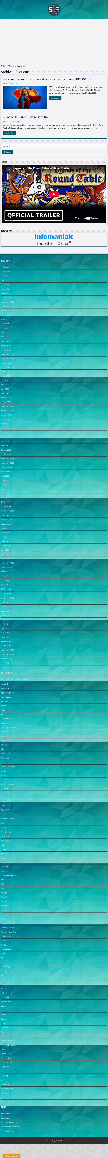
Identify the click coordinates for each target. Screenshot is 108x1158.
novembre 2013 (7, 563)
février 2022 (6, 502)
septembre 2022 (7, 472)
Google (4, 827)
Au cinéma (5, 701)
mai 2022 (4, 489)
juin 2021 (4, 537)
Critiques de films (8, 767)
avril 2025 (5, 337)
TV (2, 1071)
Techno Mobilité (7, 1041)
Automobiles (6, 710)
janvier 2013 (6, 593)
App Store (5, 688)
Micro (3, 901)
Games (4, 814)
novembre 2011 (7, 654)
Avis (2, 714)
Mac (2, 880)
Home (4, 66)
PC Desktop (5, 967)
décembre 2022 (7, 459)
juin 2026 (4, 276)
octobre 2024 (6, 363)
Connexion (5, 1118)
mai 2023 (4, 437)
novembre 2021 (7, 515)
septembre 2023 (7, 419)
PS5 (2, 980)
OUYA (3, 954)
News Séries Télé (8, 923)
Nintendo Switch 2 (8, 932)
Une (2, 1080)
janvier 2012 (6, 646)
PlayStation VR (6, 971)
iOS (2, 845)
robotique (5, 997)
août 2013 (5, 572)
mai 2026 (4, 280)
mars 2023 (5, 446)
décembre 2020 (7, 541)
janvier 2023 (6, 454)
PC (2, 958)
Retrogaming (6, 993)
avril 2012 (5, 633)
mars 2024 (5, 393)
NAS (2, 914)
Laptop (4, 858)
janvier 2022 (6, 506)
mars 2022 (5, 498)
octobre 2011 (6, 659)
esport (3, 797)
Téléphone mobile (8, 1045)
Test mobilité (6, 1054)
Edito (3, 780)
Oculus (4, 945)
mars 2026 (5, 289)
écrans (3, 775)
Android (4, 684)
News (3, 919)
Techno (4, 1036)
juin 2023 (4, 432)
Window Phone (7, 1089)
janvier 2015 (6, 546)
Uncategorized (7, 1075)
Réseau (4, 988)
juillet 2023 (5, 428)
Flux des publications (9, 1122)
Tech (3, 1032)
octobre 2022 (6, 467)
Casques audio (7, 732)
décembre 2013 (7, 559)
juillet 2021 (5, 533)
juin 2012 (4, 624)
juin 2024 (4, 380)
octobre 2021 (6, 520)
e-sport (4, 771)
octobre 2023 (6, 415)
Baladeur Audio (7, 719)
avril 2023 (5, 441)
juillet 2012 (5, 620)
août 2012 (5, 615)
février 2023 (6, 450)
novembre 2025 (7, 306)
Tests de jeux (6, 1058)
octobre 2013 (6, 567)
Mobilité (4, 906)
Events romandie (7, 801)
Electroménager (7, 784)
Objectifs (4, 941)
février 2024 (6, 398)
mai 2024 (4, 385)
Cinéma (4, 745)
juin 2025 (4, 328)
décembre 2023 (7, 406)
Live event (5, 871)
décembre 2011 (7, 650)
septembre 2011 (7, 663)
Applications (6, 697)
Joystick (4, 854)
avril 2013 (5, 580)
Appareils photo (7, 693)
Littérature (5, 867)
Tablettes (5, 1028)
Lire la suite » (55, 98)
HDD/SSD (5, 836)
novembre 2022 (7, 463)
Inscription (5, 1114)
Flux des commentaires (10, 1127)
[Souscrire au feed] (106, 72)
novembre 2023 (7, 411)
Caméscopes (6, 723)
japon (3, 849)
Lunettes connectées (9, 875)
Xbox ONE (5, 1097)
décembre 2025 (7, 302)
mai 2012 (4, 628)
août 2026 (5, 267)
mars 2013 (5, 585)
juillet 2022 (5, 480)
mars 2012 (5, 637)
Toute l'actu (5, 1067)
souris (3, 1006)
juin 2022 (4, 485)
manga (4, 893)
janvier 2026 (6, 298)
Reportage (5, 984)
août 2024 (5, 372)
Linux (3, 862)
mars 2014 (5, 554)
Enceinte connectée (8, 788)
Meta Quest (5, 897)
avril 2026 (5, 285)
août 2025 (5, 319)
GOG (3, 823)
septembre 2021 (7, 524)
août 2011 (5, 667)
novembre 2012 (7, 602)
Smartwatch (6, 1002)
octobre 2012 (6, 607)
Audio (3, 706)
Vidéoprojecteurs (8, 1084)
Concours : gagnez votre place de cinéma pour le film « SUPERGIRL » (47, 79)
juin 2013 (4, 576)
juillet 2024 (5, 376)
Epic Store (5, 793)
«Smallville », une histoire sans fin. (25, 117)
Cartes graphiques (8, 727)
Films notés (5, 806)
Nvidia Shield (6, 936)
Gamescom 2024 (8, 819)
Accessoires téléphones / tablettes (15, 680)
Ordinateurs (6, 949)
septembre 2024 (7, 367)
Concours (5, 758)
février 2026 (6, 293)
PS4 (2, 975)
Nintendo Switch (7, 928)
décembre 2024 (7, 354)
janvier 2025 (6, 350)
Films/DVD (5, 810)
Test (2, 1049)
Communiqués (7, 753)
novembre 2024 (7, 359)
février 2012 (6, 641)
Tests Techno (6, 1062)
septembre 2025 (7, 315)
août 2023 (5, 424)
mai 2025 (4, 332)
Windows (5, 1093)
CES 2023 (4, 740)
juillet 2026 (5, 271)
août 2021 (5, 528)
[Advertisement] (54, 41)
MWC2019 (5, 910)
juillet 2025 (5, 324)
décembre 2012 (7, 598)
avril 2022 (5, 493)
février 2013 (6, 589)
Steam (3, 1019)
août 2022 (5, 476)
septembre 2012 (7, 611)
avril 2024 (5, 389)
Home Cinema (6, 841)
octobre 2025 (6, 311)
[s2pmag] (54, 9)
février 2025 (6, 345)
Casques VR (5, 736)
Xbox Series (6, 1102)
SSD (2, 1010)
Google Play (6, 832)
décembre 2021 (7, 511)
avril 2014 (5, 550)
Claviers (4, 749)
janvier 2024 (6, 402)
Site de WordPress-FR (9, 1131)
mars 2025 (5, 341)
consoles (4, 762)
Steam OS (5, 1023)
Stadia (3, 1015)
